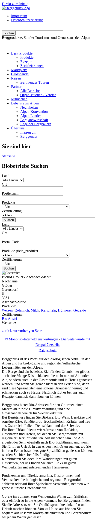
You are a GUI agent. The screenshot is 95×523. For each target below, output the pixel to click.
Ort (4, 184)
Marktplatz (19, 70)
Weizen (7, 310)
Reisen (16, 78)
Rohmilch (22, 310)
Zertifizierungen (32, 66)
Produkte (26, 57)
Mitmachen (19, 99)
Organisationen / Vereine (38, 95)
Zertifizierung (12, 211)
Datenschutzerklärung (27, 20)
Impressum (19, 16)
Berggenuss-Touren (34, 82)
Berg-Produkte (22, 53)
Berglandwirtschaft (34, 120)
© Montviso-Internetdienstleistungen (31, 339)
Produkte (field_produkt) (20, 251)
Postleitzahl (10, 193)
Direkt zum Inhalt (14, 4)
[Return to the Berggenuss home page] (16, 8)
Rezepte (26, 62)
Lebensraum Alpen (25, 103)
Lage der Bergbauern (35, 124)
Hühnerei (64, 310)
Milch (35, 310)
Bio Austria (10, 319)
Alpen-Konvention (34, 111)
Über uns (17, 128)
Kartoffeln (48, 310)
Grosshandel (20, 74)
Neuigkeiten (29, 107)
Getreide (79, 310)
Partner (16, 87)
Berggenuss (28, 136)
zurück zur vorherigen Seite (22, 331)
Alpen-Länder (30, 116)
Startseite (8, 156)
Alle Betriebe (30, 91)
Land (5, 176)
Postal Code (10, 242)
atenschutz (47, 350)
